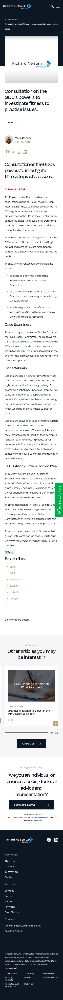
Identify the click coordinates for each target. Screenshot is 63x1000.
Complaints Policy (12, 973)
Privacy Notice (48, 973)
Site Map (27, 977)
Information (11, 871)
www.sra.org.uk (11, 968)
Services (9, 890)
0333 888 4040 (32, 925)
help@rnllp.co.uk (14, 930)
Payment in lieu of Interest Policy (12, 985)
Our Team (10, 866)
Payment (10, 906)
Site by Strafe (29, 984)
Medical (15, 19)
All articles (28, 743)
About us (9, 861)
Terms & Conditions (50, 977)
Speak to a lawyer (24, 804)
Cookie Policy (29, 973)
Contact (9, 877)
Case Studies (12, 912)
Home (7, 19)
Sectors (9, 895)
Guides (8, 901)
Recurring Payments (9, 978)
